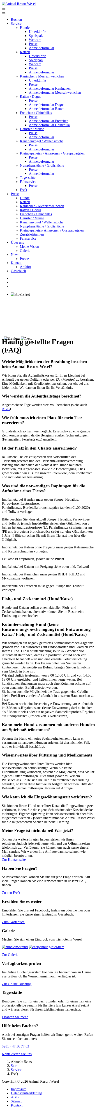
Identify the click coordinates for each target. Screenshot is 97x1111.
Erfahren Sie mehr (15, 1017)
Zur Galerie (10, 955)
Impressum (18, 1089)
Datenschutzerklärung (26, 1093)
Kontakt (16, 1105)
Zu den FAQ (11, 893)
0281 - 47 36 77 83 (15, 1046)
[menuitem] (16, 19)
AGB (6, 409)
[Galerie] (15, 947)
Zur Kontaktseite (14, 859)
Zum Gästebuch (13, 922)
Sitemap (16, 1101)
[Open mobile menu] (3, 9)
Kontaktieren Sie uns (17, 1054)
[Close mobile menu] (3, 13)
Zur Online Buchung (17, 984)
